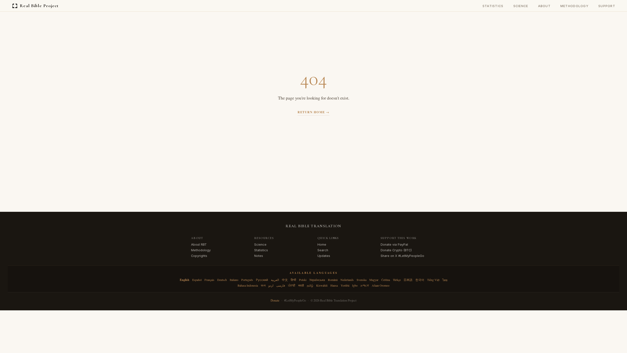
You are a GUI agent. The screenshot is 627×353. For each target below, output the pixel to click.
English (184, 280)
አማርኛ (365, 285)
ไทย (444, 280)
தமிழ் (310, 285)
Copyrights (199, 256)
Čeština (385, 280)
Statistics (493, 6)
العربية (275, 280)
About (544, 6)
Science (520, 6)
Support (606, 6)
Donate (275, 300)
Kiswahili (321, 285)
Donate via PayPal (394, 244)
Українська (317, 280)
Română (333, 280)
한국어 (419, 280)
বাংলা (263, 285)
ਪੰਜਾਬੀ (291, 285)
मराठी (301, 285)
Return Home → (313, 112)
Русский (262, 280)
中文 (285, 280)
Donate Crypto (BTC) (396, 250)
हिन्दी (293, 280)
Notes (258, 256)
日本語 (408, 280)
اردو (270, 285)
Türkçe (397, 280)
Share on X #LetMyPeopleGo (402, 256)
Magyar (373, 280)
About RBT (199, 244)
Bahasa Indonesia (248, 285)
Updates (323, 256)
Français (209, 280)
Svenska (361, 280)
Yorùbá (345, 285)
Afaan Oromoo (380, 285)
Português (247, 280)
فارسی (280, 285)
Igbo (355, 285)
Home (321, 244)
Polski (302, 280)
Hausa (334, 285)
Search (322, 250)
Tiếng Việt (433, 280)
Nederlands (347, 280)
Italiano (234, 280)
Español (197, 280)
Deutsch (222, 280)
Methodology (574, 6)
